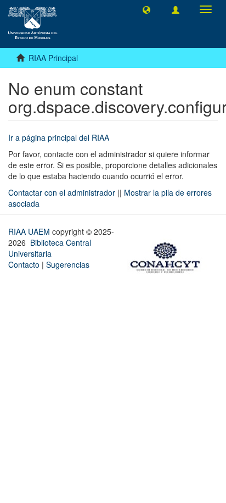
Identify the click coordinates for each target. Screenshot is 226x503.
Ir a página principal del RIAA (58, 137)
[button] (146, 9)
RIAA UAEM (30, 231)
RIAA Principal (53, 57)
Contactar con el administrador (61, 192)
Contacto (23, 264)
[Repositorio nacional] (168, 256)
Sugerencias (67, 264)
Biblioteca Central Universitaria (49, 248)
